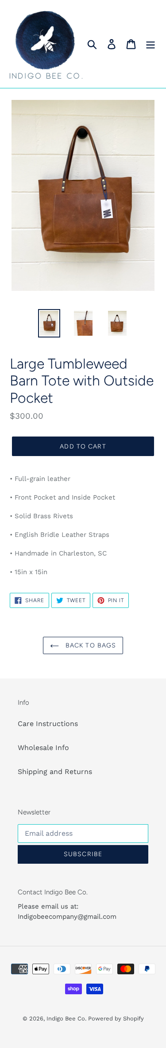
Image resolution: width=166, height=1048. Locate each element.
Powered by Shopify (116, 1018)
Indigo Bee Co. (67, 1018)
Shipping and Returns (55, 771)
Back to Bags (89, 645)
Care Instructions (48, 723)
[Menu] (150, 44)
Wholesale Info (43, 747)
